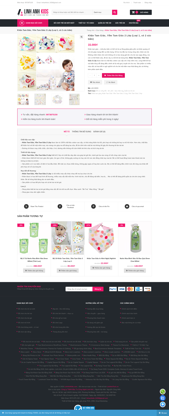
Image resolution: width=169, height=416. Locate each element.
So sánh (112, 82)
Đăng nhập (148, 2)
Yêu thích (126, 2)
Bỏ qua (164, 413)
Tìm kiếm (114, 12)
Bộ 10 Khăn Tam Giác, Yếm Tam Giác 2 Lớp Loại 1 (68, 260)
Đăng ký (98, 289)
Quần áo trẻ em (129, 91)
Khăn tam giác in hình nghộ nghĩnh (101, 258)
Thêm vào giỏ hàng (115, 75)
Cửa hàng (99, 30)
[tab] (67, 132)
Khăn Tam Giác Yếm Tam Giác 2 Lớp (114, 93)
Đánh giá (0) (99, 132)
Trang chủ (90, 30)
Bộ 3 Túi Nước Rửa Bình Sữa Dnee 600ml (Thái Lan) (34, 260)
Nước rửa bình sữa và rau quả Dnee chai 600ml (135, 260)
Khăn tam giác (96, 93)
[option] (25, 99)
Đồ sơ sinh (99, 91)
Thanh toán (137, 2)
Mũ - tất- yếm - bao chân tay (113, 91)
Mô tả (67, 132)
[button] (95, 82)
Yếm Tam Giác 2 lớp (135, 93)
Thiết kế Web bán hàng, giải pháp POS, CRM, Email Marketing (84, 401)
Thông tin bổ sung (81, 132)
